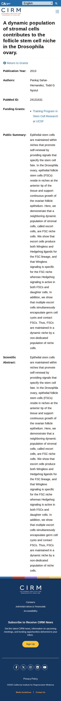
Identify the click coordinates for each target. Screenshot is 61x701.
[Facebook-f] (16, 667)
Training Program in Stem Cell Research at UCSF (45, 116)
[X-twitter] (23, 667)
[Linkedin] (37, 667)
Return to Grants (17, 63)
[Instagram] (30, 667)
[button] (56, 3)
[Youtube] (45, 667)
